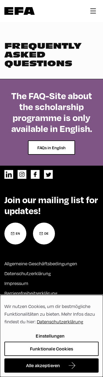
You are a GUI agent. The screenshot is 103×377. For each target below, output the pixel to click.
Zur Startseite (19, 11)
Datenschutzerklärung (27, 273)
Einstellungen (50, 336)
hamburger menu (93, 11)
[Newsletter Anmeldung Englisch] (15, 233)
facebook (35, 174)
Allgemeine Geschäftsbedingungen (40, 263)
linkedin (8, 174)
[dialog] (51, 336)
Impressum (16, 283)
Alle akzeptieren (43, 365)
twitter (48, 174)
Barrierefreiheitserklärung (30, 293)
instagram (22, 174)
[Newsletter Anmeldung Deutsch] (44, 233)
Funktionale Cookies (51, 349)
